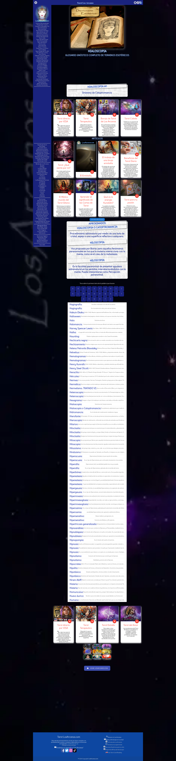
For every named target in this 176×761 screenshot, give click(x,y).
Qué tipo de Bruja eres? (42, 158)
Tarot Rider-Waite (42, 227)
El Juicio (42, 195)
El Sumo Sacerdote (42, 173)
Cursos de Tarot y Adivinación (42, 232)
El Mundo (42, 196)
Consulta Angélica (42, 67)
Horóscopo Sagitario (42, 212)
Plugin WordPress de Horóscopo (113, 749)
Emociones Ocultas (42, 149)
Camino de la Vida (42, 159)
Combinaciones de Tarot (42, 80)
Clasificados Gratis (42, 155)
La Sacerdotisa (42, 168)
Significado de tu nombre (42, 153)
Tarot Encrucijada (42, 41)
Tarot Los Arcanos (85, 2)
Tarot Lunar (42, 44)
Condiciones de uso (72, 744)
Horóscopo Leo (42, 206)
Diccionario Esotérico (42, 151)
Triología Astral (42, 63)
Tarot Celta (42, 38)
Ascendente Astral (42, 69)
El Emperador (42, 171)
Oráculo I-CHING (42, 66)
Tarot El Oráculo (42, 28)
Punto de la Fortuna (42, 73)
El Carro (42, 175)
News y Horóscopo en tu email (113, 740)
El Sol (42, 193)
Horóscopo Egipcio (42, 236)
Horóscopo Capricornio (42, 214)
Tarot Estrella (42, 45)
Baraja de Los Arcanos (42, 164)
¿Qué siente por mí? (42, 32)
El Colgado (42, 183)
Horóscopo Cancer (42, 205)
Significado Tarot (42, 145)
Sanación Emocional (42, 35)
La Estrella (42, 190)
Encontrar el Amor (42, 33)
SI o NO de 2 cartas (42, 53)
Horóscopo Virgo (42, 208)
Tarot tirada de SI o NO (42, 51)
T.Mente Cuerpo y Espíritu (42, 55)
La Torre (42, 189)
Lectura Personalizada (42, 23)
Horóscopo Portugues (42, 218)
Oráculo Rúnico (42, 64)
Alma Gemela (42, 220)
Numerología (42, 239)
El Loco (42, 165)
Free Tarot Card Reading (115, 752)
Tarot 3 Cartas (42, 47)
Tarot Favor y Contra (42, 48)
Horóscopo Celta (42, 161)
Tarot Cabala (42, 50)
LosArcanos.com (93, 759)
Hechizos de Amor (42, 242)
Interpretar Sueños (42, 152)
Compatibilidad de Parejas (42, 221)
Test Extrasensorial (42, 240)
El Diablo (42, 187)
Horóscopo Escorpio (42, 211)
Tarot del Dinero (42, 42)
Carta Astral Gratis (42, 57)
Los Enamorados (42, 174)
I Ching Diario (42, 78)
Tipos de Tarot (42, 82)
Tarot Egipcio (42, 230)
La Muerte (42, 184)
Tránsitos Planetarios (42, 60)
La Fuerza (42, 181)
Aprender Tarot (42, 148)
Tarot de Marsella (42, 228)
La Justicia (42, 177)
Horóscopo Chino (42, 237)
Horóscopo (42, 199)
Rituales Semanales (42, 85)
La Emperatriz (42, 170)
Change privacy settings (69, 745)
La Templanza (42, 186)
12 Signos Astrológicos (42, 222)
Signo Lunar (42, 70)
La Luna (42, 192)
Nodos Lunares (42, 75)
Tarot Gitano (42, 54)
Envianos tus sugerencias (113, 744)
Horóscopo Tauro (42, 202)
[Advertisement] (42, 114)
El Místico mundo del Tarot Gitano (63, 199)
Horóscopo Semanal (42, 79)
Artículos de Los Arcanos (42, 156)
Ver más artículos (97, 219)
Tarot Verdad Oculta (42, 39)
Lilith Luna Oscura (42, 72)
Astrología (42, 146)
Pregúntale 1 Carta (42, 25)
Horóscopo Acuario (42, 215)
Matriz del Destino (42, 83)
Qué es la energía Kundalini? (108, 199)
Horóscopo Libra (42, 209)
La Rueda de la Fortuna (42, 180)
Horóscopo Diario (42, 76)
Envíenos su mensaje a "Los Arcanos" (68, 748)
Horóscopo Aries (42, 200)
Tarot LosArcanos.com (68, 736)
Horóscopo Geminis (42, 203)
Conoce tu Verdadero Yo (42, 26)
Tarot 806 (42, 245)
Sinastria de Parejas (42, 61)
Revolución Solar (42, 58)
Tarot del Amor (42, 29)
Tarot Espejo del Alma (42, 30)
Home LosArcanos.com (97, 668)
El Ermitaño (42, 178)
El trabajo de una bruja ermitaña (108, 160)
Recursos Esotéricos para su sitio (113, 747)
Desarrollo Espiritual (42, 36)
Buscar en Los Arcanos (113, 737)
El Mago (42, 167)
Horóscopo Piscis (42, 217)
